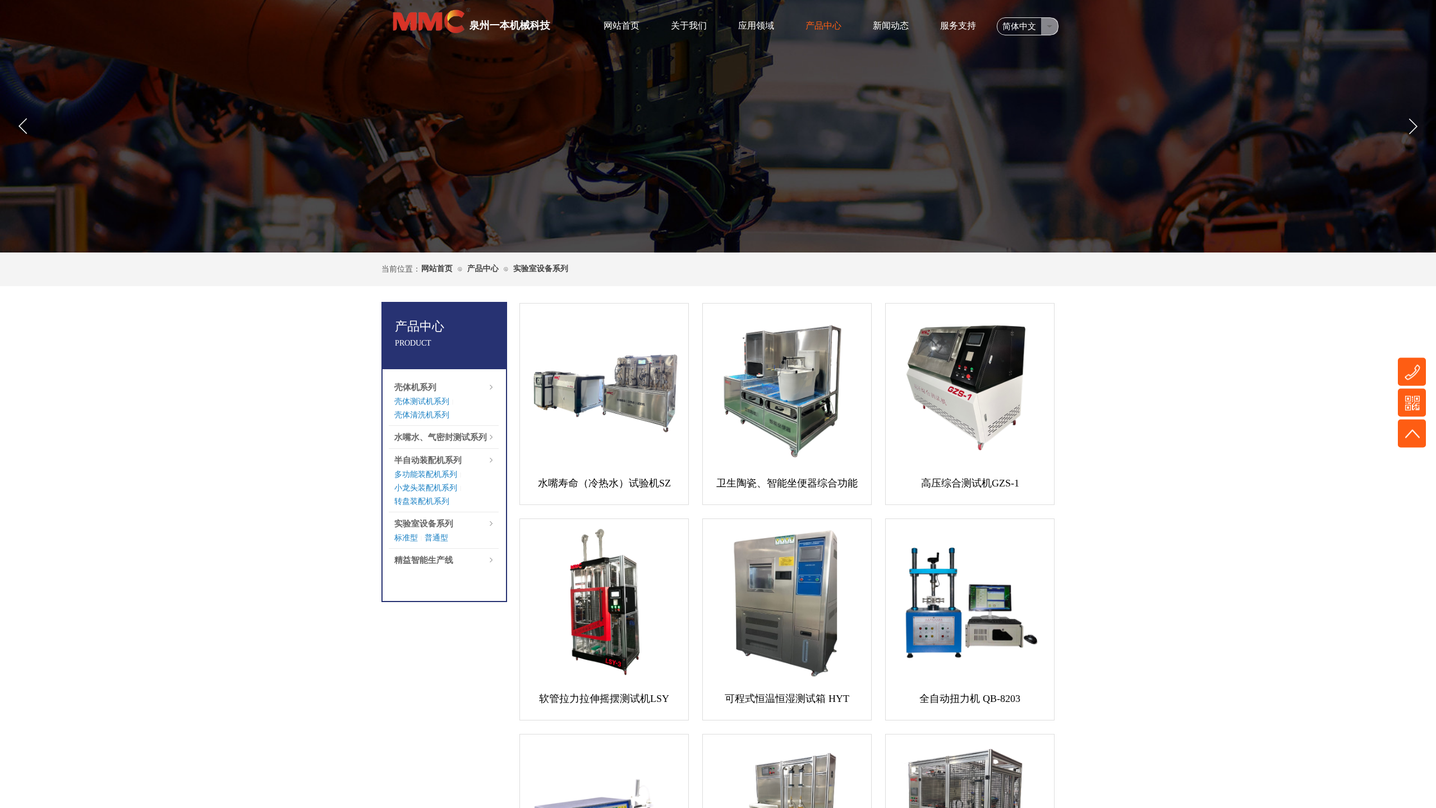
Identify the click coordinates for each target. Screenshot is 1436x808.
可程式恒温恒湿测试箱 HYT (787, 698)
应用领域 (756, 25)
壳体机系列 (415, 387)
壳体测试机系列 (421, 401)
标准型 (406, 538)
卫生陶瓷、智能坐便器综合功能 (787, 483)
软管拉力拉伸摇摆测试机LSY (604, 698)
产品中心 (823, 25)
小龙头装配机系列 (425, 488)
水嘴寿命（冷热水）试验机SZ (604, 483)
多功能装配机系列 (425, 474)
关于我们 (689, 25)
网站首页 (621, 25)
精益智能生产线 (423, 560)
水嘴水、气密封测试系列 (440, 437)
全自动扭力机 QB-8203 (969, 698)
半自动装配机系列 (428, 460)
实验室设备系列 (540, 268)
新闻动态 (891, 25)
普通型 (436, 538)
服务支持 (958, 25)
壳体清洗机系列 (421, 415)
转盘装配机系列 (421, 501)
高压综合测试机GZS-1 (970, 483)
